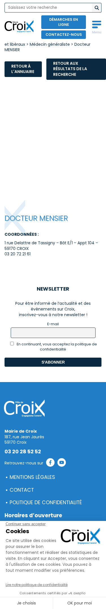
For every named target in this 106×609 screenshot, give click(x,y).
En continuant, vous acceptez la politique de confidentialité (56, 347)
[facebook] (50, 463)
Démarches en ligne (63, 22)
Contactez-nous (64, 34)
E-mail (53, 324)
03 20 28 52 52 (23, 451)
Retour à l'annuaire (22, 69)
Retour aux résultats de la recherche (70, 69)
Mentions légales (32, 477)
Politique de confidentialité (46, 502)
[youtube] (61, 463)
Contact (22, 490)
